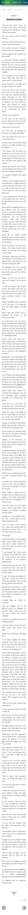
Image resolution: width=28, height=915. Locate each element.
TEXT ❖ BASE (5, 2)
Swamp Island (15, 9)
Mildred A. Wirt (10, 9)
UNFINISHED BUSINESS (21, 9)
